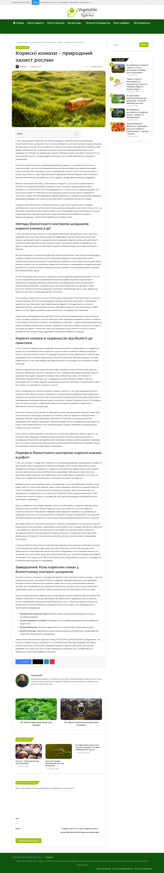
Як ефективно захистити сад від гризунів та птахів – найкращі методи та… (88, 747)
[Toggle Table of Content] (75, 134)
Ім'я (17, 818)
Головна (19, 23)
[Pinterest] (52, 661)
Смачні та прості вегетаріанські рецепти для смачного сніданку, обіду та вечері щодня (137, 84)
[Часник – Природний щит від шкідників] (28, 751)
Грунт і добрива (121, 23)
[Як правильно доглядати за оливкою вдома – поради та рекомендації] (118, 113)
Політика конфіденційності (122, 869)
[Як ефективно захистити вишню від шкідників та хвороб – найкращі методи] (118, 98)
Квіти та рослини (55, 23)
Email (18, 829)
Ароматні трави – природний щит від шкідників (55, 763)
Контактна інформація (143, 869)
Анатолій (23, 67)
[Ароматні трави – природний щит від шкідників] (59, 751)
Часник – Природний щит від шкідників (27, 762)
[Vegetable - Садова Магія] (82, 12)
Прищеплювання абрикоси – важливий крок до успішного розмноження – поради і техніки (137, 129)
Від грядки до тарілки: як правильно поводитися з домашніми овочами (68, 2)
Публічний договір (104, 869)
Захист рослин (43, 42)
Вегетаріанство (142, 23)
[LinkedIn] (46, 661)
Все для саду (74, 23)
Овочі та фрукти (35, 23)
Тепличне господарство (98, 23)
